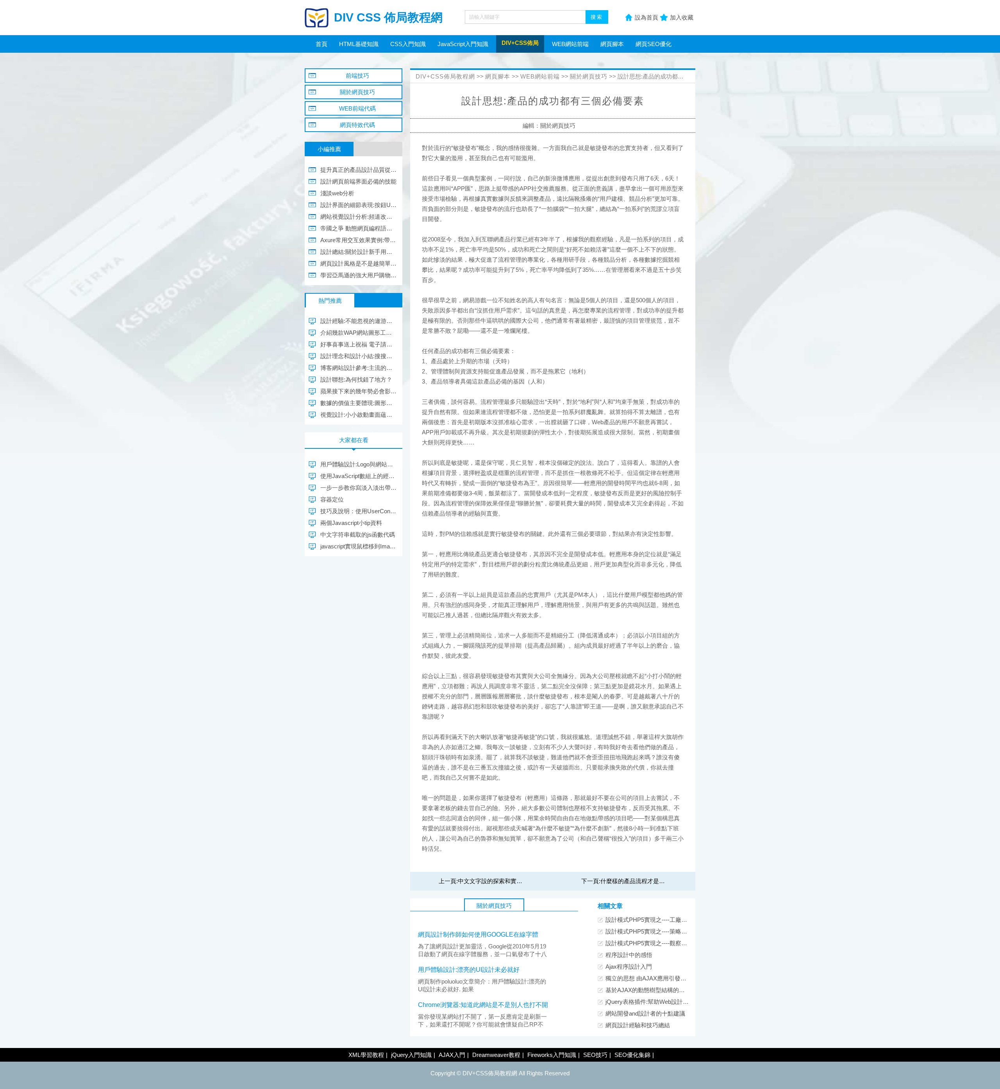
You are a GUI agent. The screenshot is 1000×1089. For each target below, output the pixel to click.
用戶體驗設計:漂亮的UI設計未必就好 (469, 969)
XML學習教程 (366, 1055)
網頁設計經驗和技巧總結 (637, 1025)
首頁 (321, 44)
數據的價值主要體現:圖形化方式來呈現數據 (358, 403)
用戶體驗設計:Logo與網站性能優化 (358, 464)
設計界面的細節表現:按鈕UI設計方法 (358, 205)
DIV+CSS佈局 (520, 42)
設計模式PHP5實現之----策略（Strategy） (659, 931)
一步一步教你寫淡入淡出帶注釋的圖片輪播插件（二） (358, 487)
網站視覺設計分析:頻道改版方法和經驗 (358, 216)
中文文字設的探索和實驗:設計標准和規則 (511, 881)
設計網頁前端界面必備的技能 (358, 181)
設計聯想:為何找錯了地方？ (356, 379)
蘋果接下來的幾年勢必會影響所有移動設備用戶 (358, 391)
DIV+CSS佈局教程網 (445, 76)
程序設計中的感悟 (628, 955)
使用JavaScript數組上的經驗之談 (358, 476)
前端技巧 (357, 75)
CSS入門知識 (408, 44)
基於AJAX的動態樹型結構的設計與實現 (656, 990)
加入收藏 (681, 17)
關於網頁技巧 (588, 76)
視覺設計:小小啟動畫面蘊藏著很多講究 (358, 414)
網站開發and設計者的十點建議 (645, 1013)
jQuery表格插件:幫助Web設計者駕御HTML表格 (666, 1001)
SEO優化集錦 (632, 1055)
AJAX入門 (452, 1055)
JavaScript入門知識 (463, 44)
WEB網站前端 (570, 44)
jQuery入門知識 (411, 1055)
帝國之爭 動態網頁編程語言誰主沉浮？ (358, 228)
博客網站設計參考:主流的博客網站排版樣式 (358, 367)
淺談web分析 (337, 193)
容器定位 (332, 499)
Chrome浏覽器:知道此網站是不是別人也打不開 (483, 1005)
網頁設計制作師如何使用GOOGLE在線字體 (478, 934)
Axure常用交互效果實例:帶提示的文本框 (358, 240)
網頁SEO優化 (653, 44)
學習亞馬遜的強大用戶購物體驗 (358, 275)
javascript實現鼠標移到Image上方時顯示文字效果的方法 (358, 546)
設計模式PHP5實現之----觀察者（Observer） (664, 943)
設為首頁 (646, 17)
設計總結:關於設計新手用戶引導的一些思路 (358, 251)
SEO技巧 (595, 1055)
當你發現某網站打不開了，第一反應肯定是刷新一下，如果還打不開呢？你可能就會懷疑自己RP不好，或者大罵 (482, 1024)
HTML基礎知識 (359, 44)
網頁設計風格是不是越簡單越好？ (358, 263)
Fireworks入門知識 (551, 1055)
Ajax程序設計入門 (628, 966)
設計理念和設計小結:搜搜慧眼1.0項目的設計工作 (358, 356)
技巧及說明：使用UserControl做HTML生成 (358, 511)
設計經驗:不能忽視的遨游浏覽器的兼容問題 (358, 321)
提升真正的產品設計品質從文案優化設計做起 (358, 169)
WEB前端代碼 (357, 108)
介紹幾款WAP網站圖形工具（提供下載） (358, 332)
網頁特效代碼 (357, 124)
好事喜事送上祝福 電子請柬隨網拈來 (358, 344)
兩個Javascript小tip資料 (351, 523)
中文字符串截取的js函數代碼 (357, 534)
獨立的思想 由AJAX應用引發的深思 (651, 978)
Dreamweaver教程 (496, 1055)
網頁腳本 (612, 44)
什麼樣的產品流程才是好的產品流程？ (650, 881)
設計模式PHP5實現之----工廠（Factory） (658, 919)
